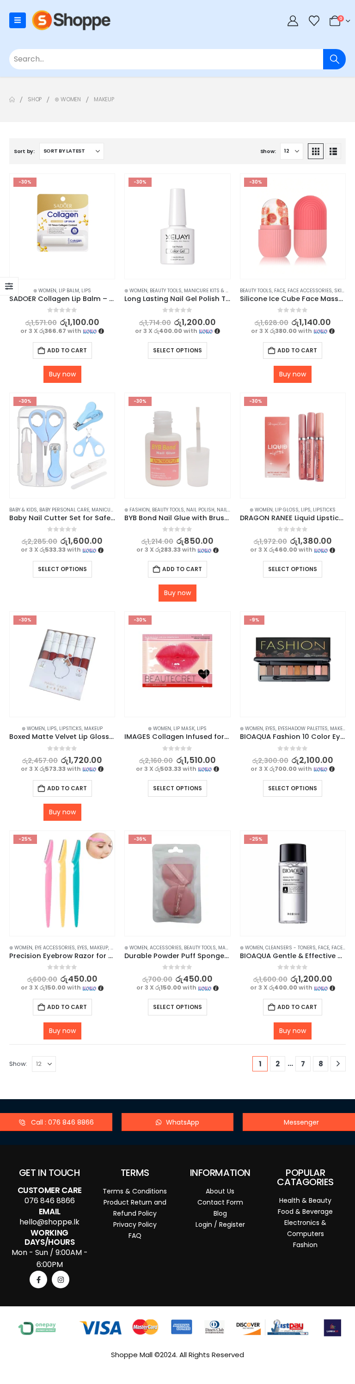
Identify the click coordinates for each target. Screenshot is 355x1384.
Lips (86, 290)
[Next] (338, 1063)
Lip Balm (69, 290)
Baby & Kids (23, 509)
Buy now (62, 374)
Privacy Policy (135, 1224)
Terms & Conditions (135, 1191)
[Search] (334, 59)
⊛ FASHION (137, 509)
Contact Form (220, 1202)
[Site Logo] (71, 20)
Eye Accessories (55, 947)
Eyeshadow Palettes (303, 728)
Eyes (270, 728)
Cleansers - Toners (290, 947)
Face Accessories (310, 290)
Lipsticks (324, 509)
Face (279, 290)
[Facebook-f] (38, 1279)
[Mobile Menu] (17, 20)
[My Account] (293, 20)
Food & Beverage (305, 1211)
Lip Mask (184, 728)
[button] (316, 151)
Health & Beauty (305, 1200)
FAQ (135, 1235)
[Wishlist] (313, 20)
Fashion (305, 1244)
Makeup (93, 728)
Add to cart (67, 350)
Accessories (166, 947)
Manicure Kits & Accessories (220, 290)
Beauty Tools (166, 290)
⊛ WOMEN (44, 290)
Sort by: (24, 151)
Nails (224, 509)
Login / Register (220, 1224)
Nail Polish (200, 509)
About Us (220, 1191)
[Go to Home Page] (12, 99)
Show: (268, 151)
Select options (177, 350)
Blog (220, 1213)
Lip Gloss (287, 509)
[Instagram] (60, 1279)
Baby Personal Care (64, 509)
